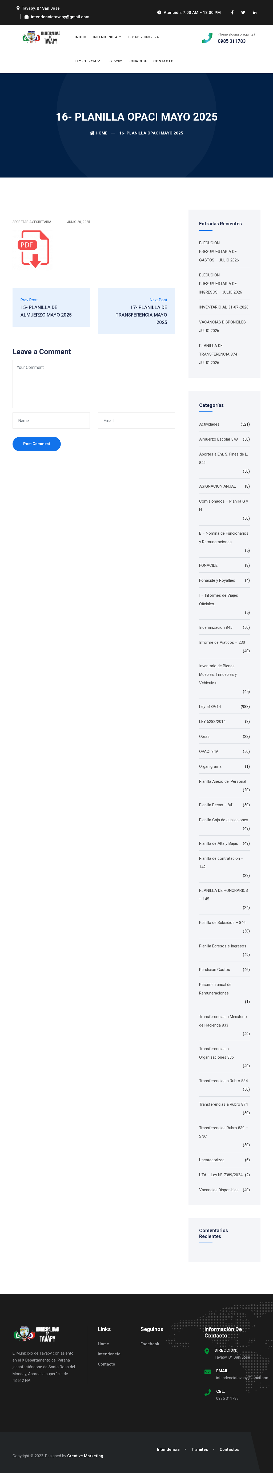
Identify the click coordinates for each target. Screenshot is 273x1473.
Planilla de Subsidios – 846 (222, 922)
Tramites (199, 1449)
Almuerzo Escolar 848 (218, 439)
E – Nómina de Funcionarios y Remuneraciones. (223, 537)
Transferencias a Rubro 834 (223, 1080)
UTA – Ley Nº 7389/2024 (220, 1175)
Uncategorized (211, 1160)
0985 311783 (227, 1398)
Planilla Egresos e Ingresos (222, 946)
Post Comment (36, 444)
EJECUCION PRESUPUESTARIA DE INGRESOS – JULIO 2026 (220, 284)
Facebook (149, 1343)
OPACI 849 (208, 751)
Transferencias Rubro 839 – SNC (223, 1132)
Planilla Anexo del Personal (222, 781)
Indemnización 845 (215, 627)
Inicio (80, 37)
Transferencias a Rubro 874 (223, 1104)
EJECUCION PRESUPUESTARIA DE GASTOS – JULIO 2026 (219, 252)
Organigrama (210, 766)
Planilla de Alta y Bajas (218, 843)
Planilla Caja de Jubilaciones (223, 820)
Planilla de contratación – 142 (221, 862)
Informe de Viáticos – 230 (222, 642)
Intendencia (105, 37)
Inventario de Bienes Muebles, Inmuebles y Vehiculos (218, 674)
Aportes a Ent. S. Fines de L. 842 (223, 458)
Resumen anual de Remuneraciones (215, 989)
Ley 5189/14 (85, 61)
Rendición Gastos (214, 969)
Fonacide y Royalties (217, 580)
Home (101, 133)
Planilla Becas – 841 (216, 805)
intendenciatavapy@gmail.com (243, 1377)
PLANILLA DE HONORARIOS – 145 (223, 894)
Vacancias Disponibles (219, 1189)
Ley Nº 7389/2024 (143, 37)
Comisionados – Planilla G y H (223, 505)
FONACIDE (138, 61)
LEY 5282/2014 (212, 721)
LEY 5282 (114, 61)
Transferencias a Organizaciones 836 (216, 1053)
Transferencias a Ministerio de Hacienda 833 (223, 1021)
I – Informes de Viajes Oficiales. (218, 599)
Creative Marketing (85, 1455)
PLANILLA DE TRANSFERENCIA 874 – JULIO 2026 (219, 354)
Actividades (209, 424)
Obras (204, 736)
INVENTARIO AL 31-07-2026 (223, 307)
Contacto (163, 61)
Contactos (229, 1449)
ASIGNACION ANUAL (217, 486)
